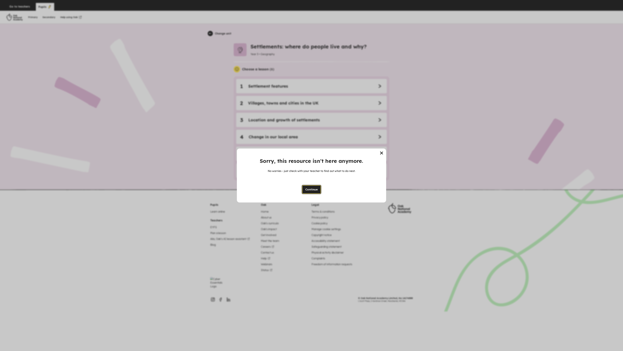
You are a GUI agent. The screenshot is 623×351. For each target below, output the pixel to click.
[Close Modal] (381, 153)
